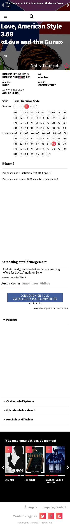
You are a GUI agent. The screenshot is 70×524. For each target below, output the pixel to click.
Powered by (7, 277)
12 (21, 117)
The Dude (11, 3)
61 (16, 143)
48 (54, 133)
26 (42, 123)
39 (58, 128)
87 (48, 154)
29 (58, 123)
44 (32, 133)
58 (53, 138)
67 (48, 143)
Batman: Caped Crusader (54, 481)
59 (58, 138)
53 (26, 138)
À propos (31, 507)
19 (58, 117)
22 (21, 123)
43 (26, 133)
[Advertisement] (35, 219)
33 (26, 128)
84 (32, 154)
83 (26, 154)
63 (26, 143)
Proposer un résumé (14, 179)
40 (64, 128)
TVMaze (34, 522)
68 (53, 143)
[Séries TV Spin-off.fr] (20, 16)
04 (32, 112)
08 (53, 112)
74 (32, 148)
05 (37, 112)
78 (53, 148)
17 (48, 117)
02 (21, 112)
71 (15, 148)
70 (64, 143)
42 (21, 133)
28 (53, 123)
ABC (28, 77)
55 (37, 138)
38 (53, 128)
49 (59, 133)
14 (32, 117)
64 (32, 143)
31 (16, 128)
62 (21, 143)
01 (15, 112)
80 (64, 148)
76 (42, 148)
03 (26, 112)
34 (32, 128)
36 (42, 128)
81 (15, 154)
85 (37, 154)
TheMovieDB (46, 522)
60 (64, 138)
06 (42, 112)
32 (21, 128)
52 (21, 138)
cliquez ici (36, 303)
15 (37, 117)
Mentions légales (25, 516)
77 (48, 148)
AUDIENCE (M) (10, 93)
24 (32, 123)
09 (59, 112)
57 (48, 138)
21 (16, 123)
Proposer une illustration (17, 173)
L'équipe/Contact (54, 507)
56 (42, 138)
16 (42, 117)
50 (65, 133)
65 (37, 143)
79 (58, 148)
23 (26, 123)
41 (15, 133)
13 (26, 117)
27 (48, 123)
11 (16, 117)
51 (16, 138)
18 (53, 117)
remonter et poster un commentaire (51, 308)
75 (37, 148)
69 (59, 143)
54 (32, 138)
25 (37, 123)
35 (37, 128)
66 (42, 143)
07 (48, 112)
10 (64, 112)
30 (64, 123)
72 (21, 148)
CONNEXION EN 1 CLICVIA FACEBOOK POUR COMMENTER (35, 297)
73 (26, 148)
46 (43, 133)
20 (64, 117)
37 (48, 128)
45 (37, 133)
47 (48, 133)
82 (21, 154)
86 (42, 154)
